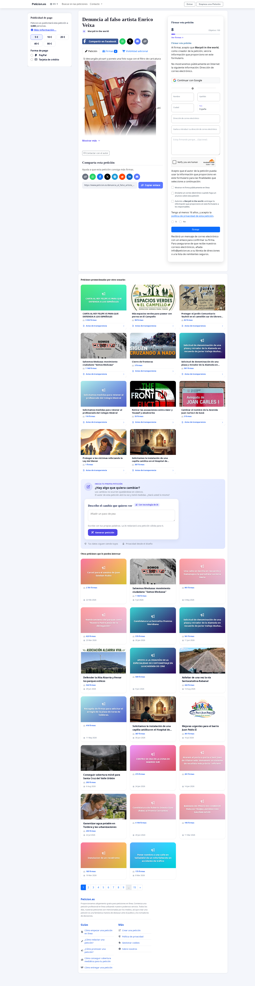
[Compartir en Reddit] (122, 177)
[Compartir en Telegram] (115, 177)
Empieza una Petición (210, 4)
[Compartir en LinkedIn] (129, 177)
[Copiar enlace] (145, 41)
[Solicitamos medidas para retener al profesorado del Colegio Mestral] (103, 403)
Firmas (110, 51)
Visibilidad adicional (136, 51)
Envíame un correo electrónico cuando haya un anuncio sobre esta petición (195, 194)
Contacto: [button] (95, 4)
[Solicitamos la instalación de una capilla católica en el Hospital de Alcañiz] (153, 451)
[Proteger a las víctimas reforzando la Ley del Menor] (103, 451)
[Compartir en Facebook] (100, 177)
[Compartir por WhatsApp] (122, 41)
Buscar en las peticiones (75, 4)
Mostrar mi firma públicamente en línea (192, 187)
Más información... (44, 30)
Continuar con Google (189, 80)
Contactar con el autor (97, 153)
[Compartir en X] (130, 41)
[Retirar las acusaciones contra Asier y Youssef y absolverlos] (153, 403)
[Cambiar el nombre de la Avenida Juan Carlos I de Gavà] (202, 403)
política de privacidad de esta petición (192, 216)
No (184, 221)
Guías (84, 924)
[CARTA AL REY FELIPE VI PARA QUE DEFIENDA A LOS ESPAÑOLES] (103, 307)
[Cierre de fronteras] (153, 353)
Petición (92, 51)
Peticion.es (39, 4)
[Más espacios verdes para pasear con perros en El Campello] (153, 307)
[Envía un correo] (137, 41)
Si (176, 221)
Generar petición (104, 532)
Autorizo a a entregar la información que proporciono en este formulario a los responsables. (197, 204)
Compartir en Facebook (102, 41)
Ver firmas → (177, 37)
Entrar (190, 4)
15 (134, 887)
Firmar (195, 229)
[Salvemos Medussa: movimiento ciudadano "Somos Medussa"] (103, 355)
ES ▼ (55, 4)
